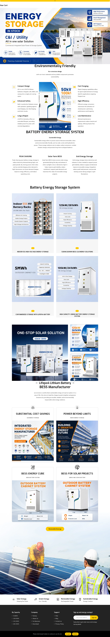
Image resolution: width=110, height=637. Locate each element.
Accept (68, 634)
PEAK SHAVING (25, 156)
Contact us (58, 621)
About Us (35, 618)
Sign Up (94, 617)
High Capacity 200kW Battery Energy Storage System (77, 315)
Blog (56, 618)
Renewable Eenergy (55, 529)
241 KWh (16, 621)
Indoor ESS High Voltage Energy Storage (32, 252)
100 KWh (16, 618)
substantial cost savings (33, 413)
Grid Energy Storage (84, 156)
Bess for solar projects (77, 473)
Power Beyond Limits (77, 413)
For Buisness (36, 621)
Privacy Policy (59, 624)
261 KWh (16, 624)
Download (36, 624)
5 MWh (15, 616)
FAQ (56, 616)
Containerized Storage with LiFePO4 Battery (33, 314)
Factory (35, 616)
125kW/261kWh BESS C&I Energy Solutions (77, 252)
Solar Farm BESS (55, 156)
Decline (75, 634)
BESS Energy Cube (32, 473)
